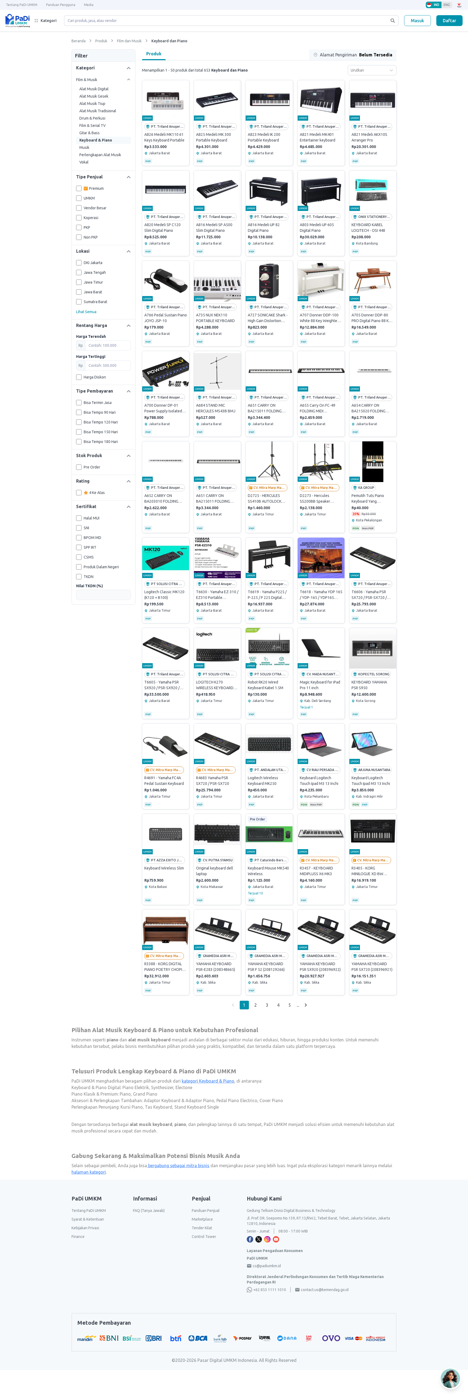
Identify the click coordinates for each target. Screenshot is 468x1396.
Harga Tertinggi (90, 356)
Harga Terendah (91, 336)
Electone (183, 1087)
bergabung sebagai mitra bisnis (178, 1165)
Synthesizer (161, 1087)
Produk (153, 53)
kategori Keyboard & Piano (208, 1081)
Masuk (417, 20)
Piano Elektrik (135, 1087)
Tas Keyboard (158, 1107)
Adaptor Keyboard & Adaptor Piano (178, 1100)
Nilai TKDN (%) (89, 586)
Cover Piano (270, 1100)
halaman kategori (89, 1172)
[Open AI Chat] (450, 1378)
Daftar (449, 20)
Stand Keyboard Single (196, 1107)
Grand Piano (144, 1094)
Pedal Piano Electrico (236, 1100)
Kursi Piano (131, 1107)
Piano (125, 1094)
